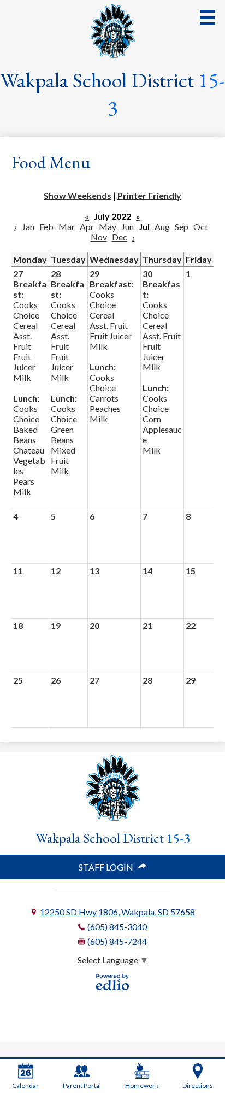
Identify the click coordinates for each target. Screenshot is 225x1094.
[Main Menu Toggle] (208, 17)
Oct (200, 226)
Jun (127, 226)
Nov (99, 237)
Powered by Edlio (112, 982)
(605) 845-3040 (117, 926)
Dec (119, 237)
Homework (141, 1085)
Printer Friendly (149, 195)
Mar (66, 226)
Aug (162, 226)
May (107, 226)
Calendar (25, 1085)
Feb (46, 226)
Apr (87, 226)
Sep (181, 226)
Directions (197, 1085)
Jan (28, 226)
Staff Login (106, 867)
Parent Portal (82, 1085)
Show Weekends (77, 195)
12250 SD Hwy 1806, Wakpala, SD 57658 (117, 912)
